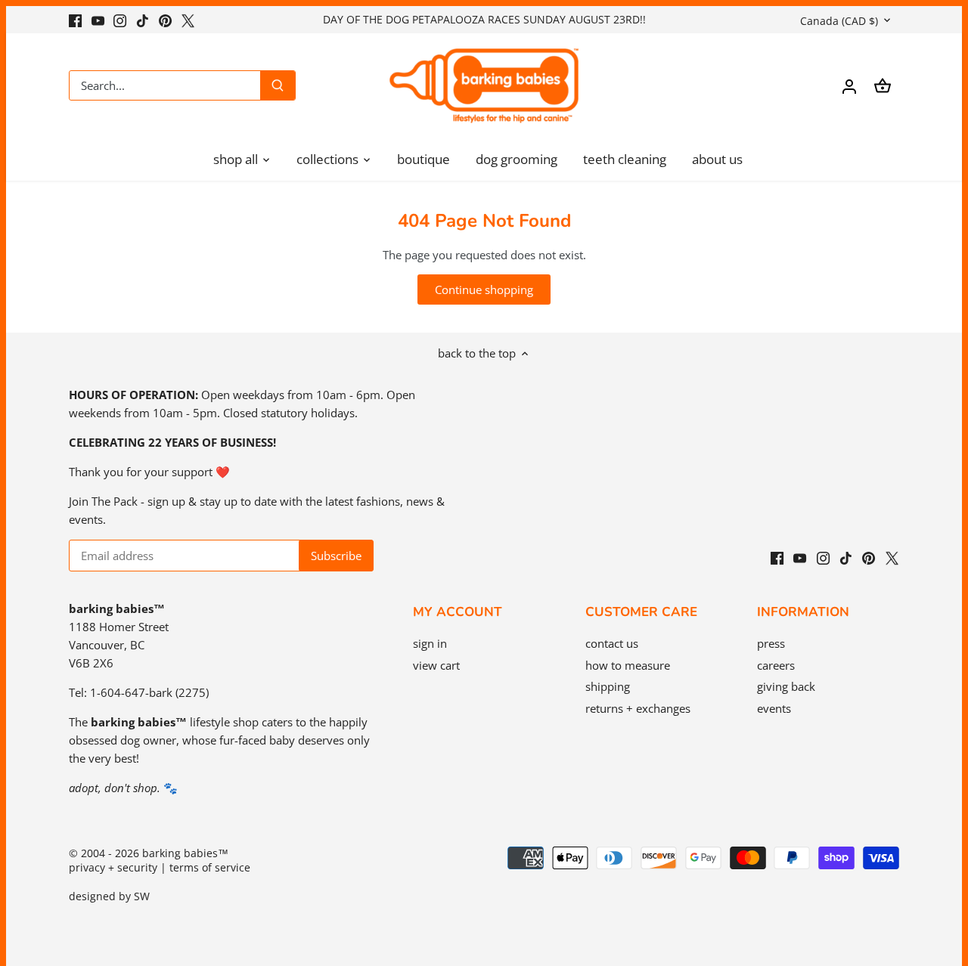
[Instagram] (119, 19)
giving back (786, 686)
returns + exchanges (637, 708)
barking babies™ (185, 853)
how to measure (627, 665)
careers (776, 665)
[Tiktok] (142, 19)
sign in (430, 643)
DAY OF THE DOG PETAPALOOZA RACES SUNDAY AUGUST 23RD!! (484, 19)
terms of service (209, 868)
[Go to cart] (882, 86)
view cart (436, 665)
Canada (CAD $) (839, 20)
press (771, 643)
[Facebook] (75, 19)
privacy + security (113, 868)
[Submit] (277, 85)
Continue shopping (484, 289)
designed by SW (109, 896)
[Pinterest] (165, 19)
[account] (849, 86)
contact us (611, 643)
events (774, 708)
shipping (607, 686)
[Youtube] (98, 19)
